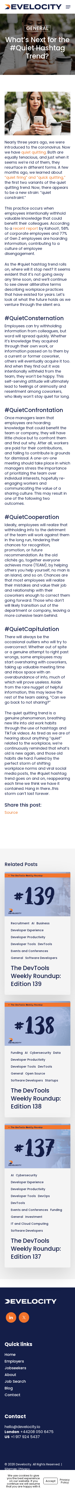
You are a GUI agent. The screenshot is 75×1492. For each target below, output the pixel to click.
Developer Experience (27, 930)
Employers (14, 1361)
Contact (12, 1394)
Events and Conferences (29, 951)
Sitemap (11, 1469)
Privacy (24, 1469)
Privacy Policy (65, 1481)
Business (43, 923)
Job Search (15, 1381)
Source (11, 812)
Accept (50, 1481)
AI (32, 923)
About (10, 1374)
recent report (25, 228)
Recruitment (20, 923)
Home (10, 1354)
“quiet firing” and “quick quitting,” (35, 177)
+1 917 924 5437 (25, 1436)
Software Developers (41, 958)
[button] (68, 7)
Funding (17, 1053)
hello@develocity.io (22, 1426)
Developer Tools (23, 944)
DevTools (45, 944)
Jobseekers (15, 1368)
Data (57, 1053)
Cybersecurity (40, 1053)
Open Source (35, 1074)
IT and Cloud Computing (29, 1224)
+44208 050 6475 (37, 1431)
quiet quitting (33, 152)
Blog (9, 1388)
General (37, 28)
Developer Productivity (28, 937)
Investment (33, 1217)
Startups (51, 1080)
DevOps (44, 1196)
